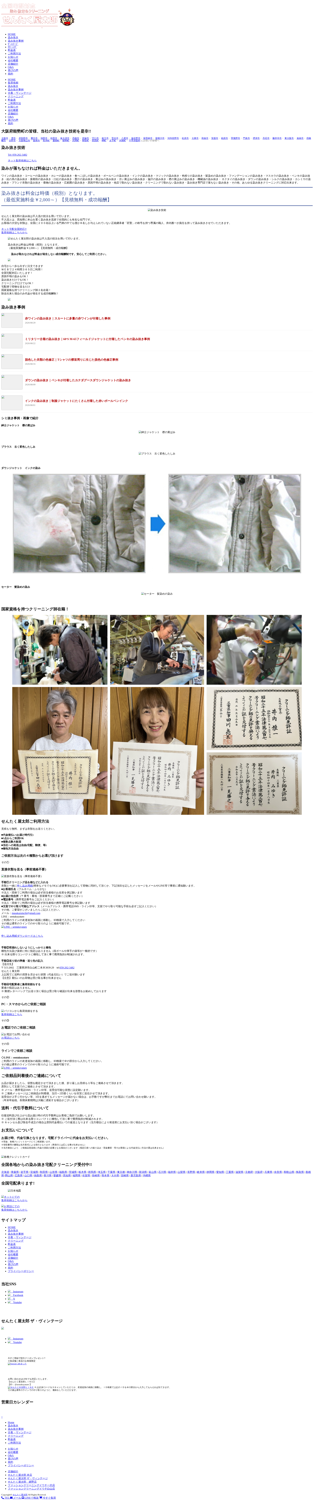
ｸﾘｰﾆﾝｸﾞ (12, 47)
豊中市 (34, 138)
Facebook (16, 1295)
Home (11, 1422)
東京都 (121, 1172)
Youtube (16, 1302)
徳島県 (38, 1175)
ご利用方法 (14, 53)
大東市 (195, 138)
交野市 (12, 140)
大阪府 (259, 1172)
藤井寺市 (277, 138)
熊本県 (105, 1175)
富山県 (153, 1172)
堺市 (13, 138)
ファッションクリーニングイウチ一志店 (31, 1485)
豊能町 (56, 140)
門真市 (246, 138)
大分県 (115, 1175)
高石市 (266, 138)
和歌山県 (289, 1172)
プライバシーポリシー (21, 1271)
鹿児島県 (136, 1175)
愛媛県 (57, 1175)
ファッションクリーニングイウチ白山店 (31, 1488)
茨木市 (115, 138)
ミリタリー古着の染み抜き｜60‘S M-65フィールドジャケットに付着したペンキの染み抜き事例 (87, 339)
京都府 (249, 1172)
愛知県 (220, 1172)
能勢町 (65, 140)
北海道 (5, 1172)
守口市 (95, 138)
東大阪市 (289, 138)
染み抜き (13, 37)
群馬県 (92, 1172)
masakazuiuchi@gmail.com (26, 913)
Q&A (11, 67)
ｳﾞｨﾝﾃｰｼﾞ (13, 44)
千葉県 (111, 1172)
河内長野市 (173, 138)
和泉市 (204, 138)
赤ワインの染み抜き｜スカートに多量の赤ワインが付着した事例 (67, 318)
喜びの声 (13, 70)
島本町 (46, 140)
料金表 (12, 50)
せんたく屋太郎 (20, 1494)
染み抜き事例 (16, 40)
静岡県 (210, 1172)
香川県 (48, 1175)
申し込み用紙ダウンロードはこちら (22, 935)
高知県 (67, 1175)
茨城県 (73, 1172)
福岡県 (76, 1175)
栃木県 (82, 1172)
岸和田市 (23, 138)
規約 (10, 73)
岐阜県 (201, 1172)
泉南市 (300, 138)
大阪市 (4, 138)
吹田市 (53, 138)
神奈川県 (132, 1172)
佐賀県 (86, 1175)
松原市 (185, 138)
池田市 (44, 138)
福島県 (63, 1172)
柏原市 (224, 138)
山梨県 (181, 1172)
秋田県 (44, 1172)
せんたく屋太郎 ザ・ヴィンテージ (28, 1478)
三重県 (230, 1172)
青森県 (15, 1172)
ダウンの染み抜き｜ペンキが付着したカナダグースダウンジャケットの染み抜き (78, 380)
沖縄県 (147, 1175)
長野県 (191, 1172)
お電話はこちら (10, 1037)
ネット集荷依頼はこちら (22, 160)
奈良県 (278, 1172)
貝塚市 (85, 138)
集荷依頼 (13, 82)
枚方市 (105, 138)
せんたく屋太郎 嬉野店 (22, 1481)
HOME (12, 34)
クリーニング (16, 96)
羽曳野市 (235, 138)
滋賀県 (239, 1172)
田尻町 (95, 140)
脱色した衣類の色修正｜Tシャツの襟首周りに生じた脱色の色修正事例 (71, 359)
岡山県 (9, 1175)
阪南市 (36, 140)
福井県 (172, 1172)
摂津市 (256, 138)
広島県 (19, 1175)
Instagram (16, 1291)
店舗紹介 (13, 63)
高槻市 (75, 138)
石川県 (162, 1172)
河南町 (122, 140)
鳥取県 (300, 1172)
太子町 (112, 140)
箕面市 (214, 138)
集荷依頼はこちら (11, 1014)
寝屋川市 (160, 138)
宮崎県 (125, 1175)
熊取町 (85, 140)
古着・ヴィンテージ (19, 93)
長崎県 (96, 1175)
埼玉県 (102, 1172)
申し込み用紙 (25, 885)
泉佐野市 (135, 138)
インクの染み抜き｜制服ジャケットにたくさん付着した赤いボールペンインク (76, 400)
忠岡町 (75, 140)
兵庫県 (268, 1172)
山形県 (53, 1172)
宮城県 (34, 1172)
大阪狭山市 (24, 140)
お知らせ (13, 57)
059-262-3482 (67, 967)
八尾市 (124, 138)
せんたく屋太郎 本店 (20, 1475)
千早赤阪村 (134, 140)
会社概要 (13, 60)
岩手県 (24, 1172)
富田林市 (147, 138)
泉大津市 (64, 138)
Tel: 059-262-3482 (17, 154)
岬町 (104, 140)
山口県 (28, 1175)
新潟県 (143, 1172)
